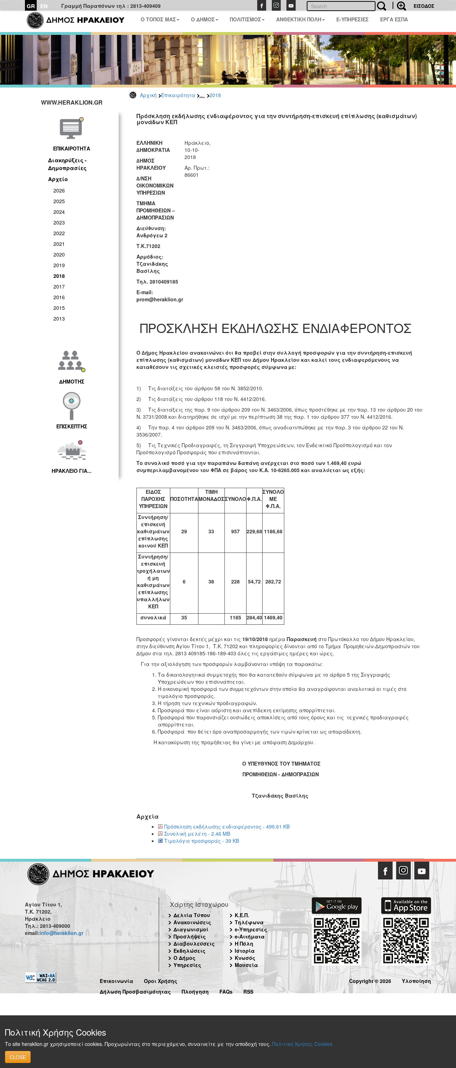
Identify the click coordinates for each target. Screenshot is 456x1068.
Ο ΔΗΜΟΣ (203, 19)
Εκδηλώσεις (189, 950)
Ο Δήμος (184, 957)
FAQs (226, 990)
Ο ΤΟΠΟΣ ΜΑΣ (158, 19)
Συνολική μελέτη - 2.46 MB (197, 833)
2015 (59, 307)
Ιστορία (245, 950)
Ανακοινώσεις (192, 922)
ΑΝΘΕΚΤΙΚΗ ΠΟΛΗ (298, 19)
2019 (59, 265)
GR (31, 6)
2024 (59, 211)
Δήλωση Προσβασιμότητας (135, 990)
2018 (215, 95)
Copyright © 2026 (370, 980)
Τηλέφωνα (249, 922)
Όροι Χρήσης (160, 980)
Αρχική (148, 95)
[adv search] (399, 5)
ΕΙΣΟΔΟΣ (424, 5)
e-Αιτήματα (250, 936)
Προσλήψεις (189, 936)
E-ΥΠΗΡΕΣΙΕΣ (352, 19)
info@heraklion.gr (61, 932)
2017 (59, 286)
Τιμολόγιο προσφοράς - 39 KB (201, 840)
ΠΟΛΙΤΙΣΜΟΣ (245, 19)
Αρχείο (58, 179)
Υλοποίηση (416, 980)
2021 (59, 243)
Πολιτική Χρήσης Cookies (302, 1043)
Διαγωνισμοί (190, 929)
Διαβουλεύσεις (194, 943)
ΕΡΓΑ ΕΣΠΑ (394, 19)
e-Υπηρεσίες (251, 929)
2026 (59, 190)
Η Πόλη (244, 943)
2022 (59, 233)
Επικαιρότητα (178, 95)
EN (44, 6)
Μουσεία (246, 964)
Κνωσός (245, 957)
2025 (59, 201)
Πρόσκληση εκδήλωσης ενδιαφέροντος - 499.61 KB (227, 826)
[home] (80, 21)
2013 (59, 318)
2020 (59, 254)
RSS (248, 990)
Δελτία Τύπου (191, 915)
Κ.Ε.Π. (242, 915)
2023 (59, 222)
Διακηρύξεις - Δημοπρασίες (67, 163)
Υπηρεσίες (187, 964)
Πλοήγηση (195, 990)
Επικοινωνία (116, 980)
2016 (59, 297)
